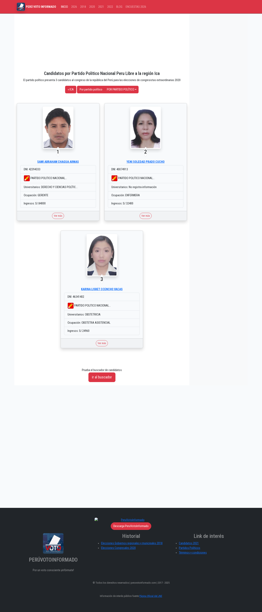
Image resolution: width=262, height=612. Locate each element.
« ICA (71, 89)
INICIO (64, 7)
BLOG (119, 7)
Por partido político (91, 89)
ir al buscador (102, 377)
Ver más (58, 215)
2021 (101, 7)
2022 (110, 7)
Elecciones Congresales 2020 (118, 548)
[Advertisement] (102, 42)
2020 (92, 7)
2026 (74, 7)
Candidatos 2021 (189, 543)
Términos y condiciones (193, 552)
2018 (83, 7)
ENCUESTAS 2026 (136, 7)
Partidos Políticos (189, 548)
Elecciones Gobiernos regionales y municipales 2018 (132, 543)
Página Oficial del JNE (150, 596)
